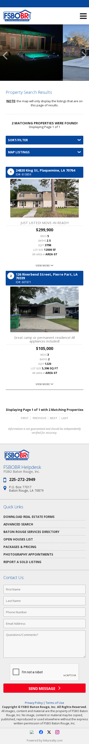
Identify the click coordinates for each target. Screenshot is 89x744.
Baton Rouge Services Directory (31, 532)
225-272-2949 (22, 479)
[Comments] (44, 657)
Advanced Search (18, 524)
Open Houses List (18, 539)
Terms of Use (55, 703)
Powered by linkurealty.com (45, 740)
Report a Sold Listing (22, 562)
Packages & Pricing (19, 547)
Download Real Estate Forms (29, 516)
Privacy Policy (34, 703)
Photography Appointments (28, 554)
